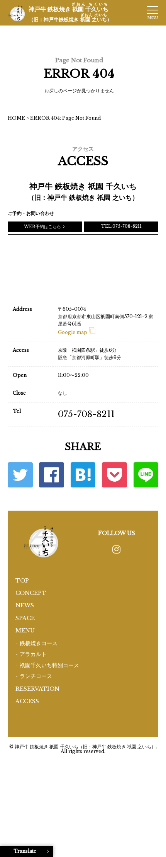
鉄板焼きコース (39, 643)
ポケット (114, 474)
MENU (25, 630)
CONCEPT (30, 593)
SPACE (25, 618)
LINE (146, 474)
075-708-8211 (86, 414)
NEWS (24, 605)
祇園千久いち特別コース (49, 665)
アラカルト (33, 654)
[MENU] (152, 10)
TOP (22, 580)
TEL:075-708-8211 (121, 226)
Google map (72, 332)
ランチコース (36, 676)
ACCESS (27, 701)
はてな (83, 474)
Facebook (51, 474)
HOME (16, 118)
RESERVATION (37, 688)
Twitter (20, 474)
